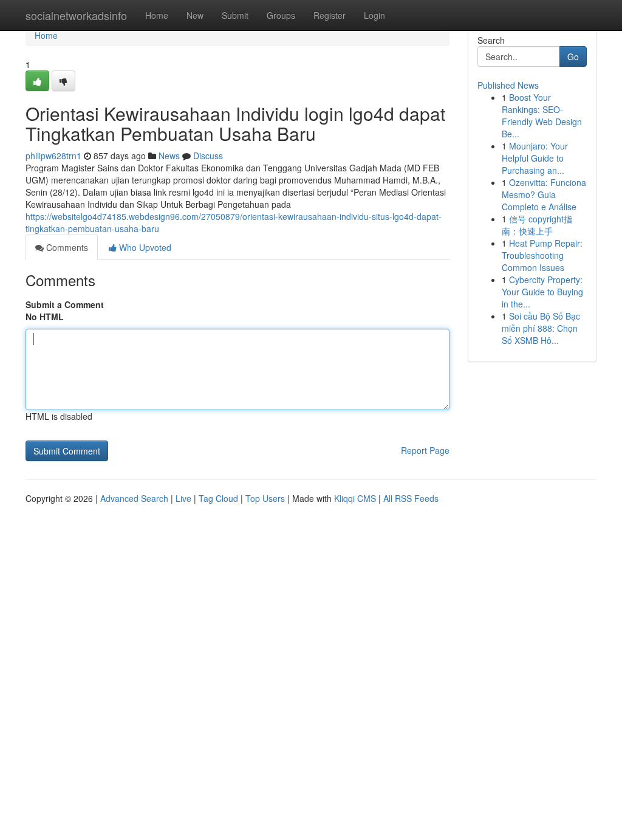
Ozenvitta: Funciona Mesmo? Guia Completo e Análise (544, 194)
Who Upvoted (144, 247)
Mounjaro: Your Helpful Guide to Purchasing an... (535, 158)
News (169, 155)
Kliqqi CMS (355, 498)
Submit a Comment (65, 304)
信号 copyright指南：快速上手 (537, 225)
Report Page (425, 450)
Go (573, 56)
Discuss (208, 155)
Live (183, 498)
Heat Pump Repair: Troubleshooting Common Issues (542, 255)
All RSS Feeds (411, 498)
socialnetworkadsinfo (76, 15)
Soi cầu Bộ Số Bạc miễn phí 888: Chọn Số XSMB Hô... (541, 328)
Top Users (265, 498)
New (194, 15)
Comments (66, 247)
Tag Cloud (218, 498)
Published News (508, 85)
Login (374, 15)
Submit (235, 15)
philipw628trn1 (53, 155)
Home (156, 15)
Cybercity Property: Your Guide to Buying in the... (542, 291)
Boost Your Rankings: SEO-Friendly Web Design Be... (542, 115)
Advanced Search (134, 498)
